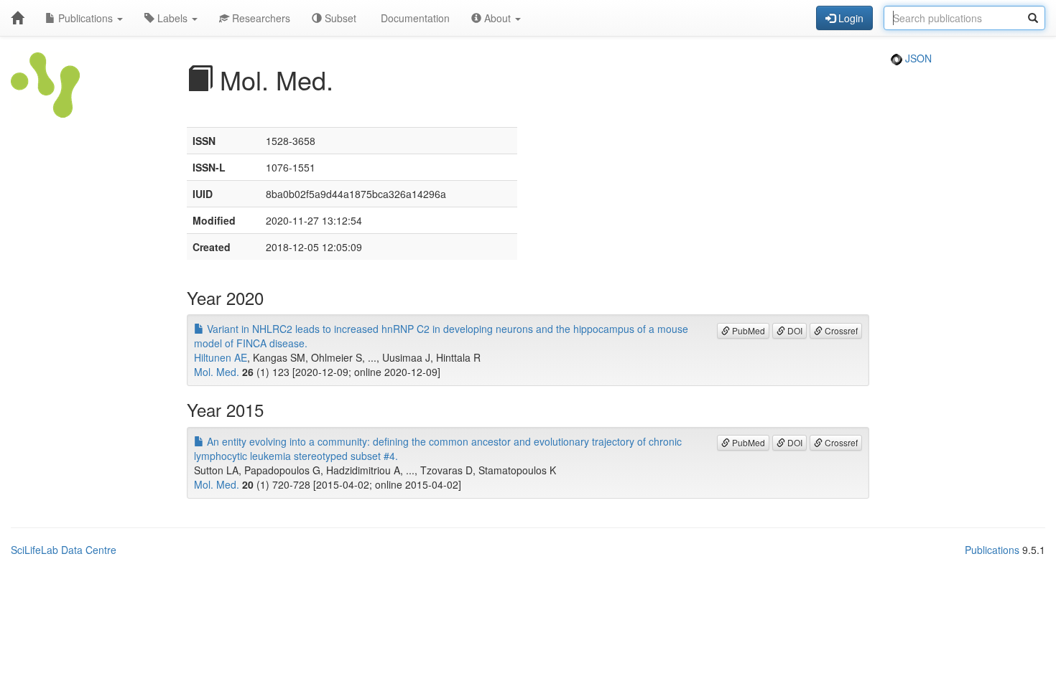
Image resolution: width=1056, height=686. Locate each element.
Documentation (414, 18)
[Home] (17, 18)
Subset (339, 18)
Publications (85, 18)
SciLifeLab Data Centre (63, 549)
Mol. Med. (216, 372)
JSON (917, 58)
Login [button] (849, 18)
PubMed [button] (747, 330)
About (497, 18)
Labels (172, 18)
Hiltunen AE (220, 357)
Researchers (259, 18)
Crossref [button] (840, 330)
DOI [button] (793, 330)
